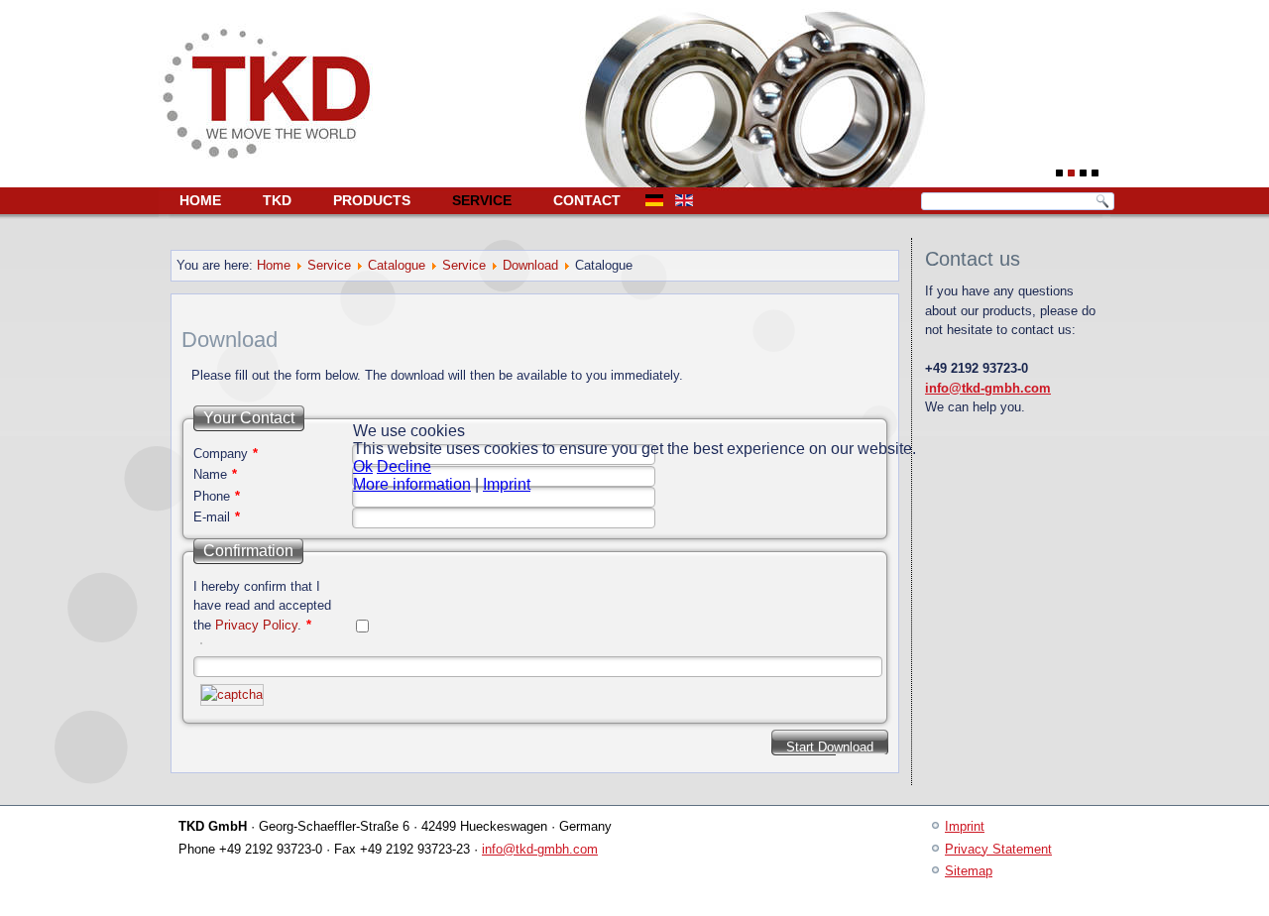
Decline (404, 466)
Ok (363, 466)
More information (412, 484)
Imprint (506, 484)
